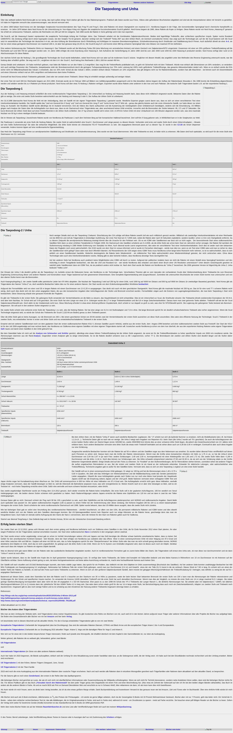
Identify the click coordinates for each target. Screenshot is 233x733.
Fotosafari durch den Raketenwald (52, 683)
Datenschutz (61, 729)
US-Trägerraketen (8, 643)
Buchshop (150, 729)
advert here (111, 729)
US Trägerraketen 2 (9, 667)
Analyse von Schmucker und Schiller (52, 333)
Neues (35, 729)
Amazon (50, 616)
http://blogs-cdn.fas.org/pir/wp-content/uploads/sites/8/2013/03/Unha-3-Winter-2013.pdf (38, 596)
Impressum (50, 729)
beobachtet (143, 284)
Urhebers (110, 717)
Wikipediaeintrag (124, 707)
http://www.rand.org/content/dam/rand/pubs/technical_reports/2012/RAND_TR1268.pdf (38, 601)
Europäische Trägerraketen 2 (13, 630)
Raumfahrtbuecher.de (52, 707)
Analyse (37, 336)
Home (3, 2)
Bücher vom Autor (173, 729)
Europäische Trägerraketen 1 (13, 625)
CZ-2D (180, 125)
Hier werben (100, 729)
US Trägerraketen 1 (9, 663)
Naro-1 (87, 532)
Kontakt (20, 729)
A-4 (227, 41)
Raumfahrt (92, 2)
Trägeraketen (113, 2)
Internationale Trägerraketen (13, 651)
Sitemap (4, 729)
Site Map (187, 2)
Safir (3, 329)
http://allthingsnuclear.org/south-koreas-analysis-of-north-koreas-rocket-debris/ (35, 598)
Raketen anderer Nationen (144, 2)
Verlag (69, 616)
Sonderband (34, 676)
